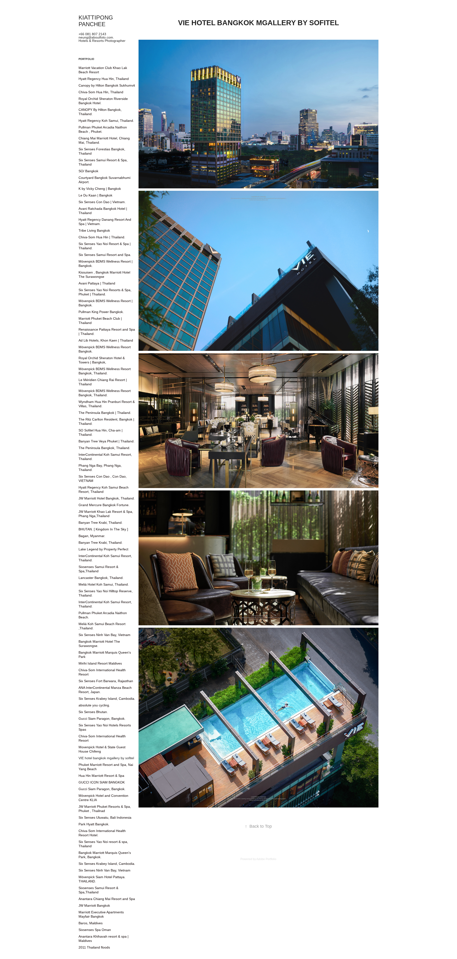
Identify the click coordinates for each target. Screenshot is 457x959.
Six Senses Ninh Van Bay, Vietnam (104, 635)
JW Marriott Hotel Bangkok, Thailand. (107, 498)
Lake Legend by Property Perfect (103, 549)
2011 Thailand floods (94, 947)
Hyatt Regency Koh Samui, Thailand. (106, 120)
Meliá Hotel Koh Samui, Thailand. (104, 584)
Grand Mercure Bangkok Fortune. (104, 505)
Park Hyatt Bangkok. (94, 824)
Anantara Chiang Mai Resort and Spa (107, 899)
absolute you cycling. (94, 705)
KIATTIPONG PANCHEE (97, 20)
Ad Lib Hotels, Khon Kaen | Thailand (106, 340)
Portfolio (86, 59)
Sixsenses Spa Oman (95, 930)
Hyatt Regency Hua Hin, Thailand (104, 79)
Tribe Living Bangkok (94, 230)
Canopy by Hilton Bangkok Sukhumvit (107, 85)
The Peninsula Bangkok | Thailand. (105, 413)
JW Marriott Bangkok (94, 905)
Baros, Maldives (91, 923)
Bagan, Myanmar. (92, 536)
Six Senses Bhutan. (93, 712)
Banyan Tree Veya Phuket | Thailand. (106, 441)
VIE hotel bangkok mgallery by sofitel (106, 758)
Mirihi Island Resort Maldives (100, 663)
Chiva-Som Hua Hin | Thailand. (102, 237)
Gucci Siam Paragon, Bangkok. (102, 718)
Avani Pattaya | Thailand (97, 283)
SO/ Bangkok (88, 171)
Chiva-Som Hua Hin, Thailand (101, 92)
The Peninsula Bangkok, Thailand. (104, 448)
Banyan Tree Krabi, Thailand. (101, 522)
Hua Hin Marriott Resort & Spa (101, 776)
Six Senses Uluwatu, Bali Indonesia (105, 817)
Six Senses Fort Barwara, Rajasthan (106, 681)
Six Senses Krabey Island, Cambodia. (107, 698)
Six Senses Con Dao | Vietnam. (102, 202)
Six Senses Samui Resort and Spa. (105, 255)
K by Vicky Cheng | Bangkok (100, 189)
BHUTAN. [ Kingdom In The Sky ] (103, 529)
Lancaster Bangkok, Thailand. (101, 578)
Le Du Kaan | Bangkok (95, 195)
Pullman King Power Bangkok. (101, 312)
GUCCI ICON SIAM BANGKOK (102, 782)
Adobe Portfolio (266, 859)
